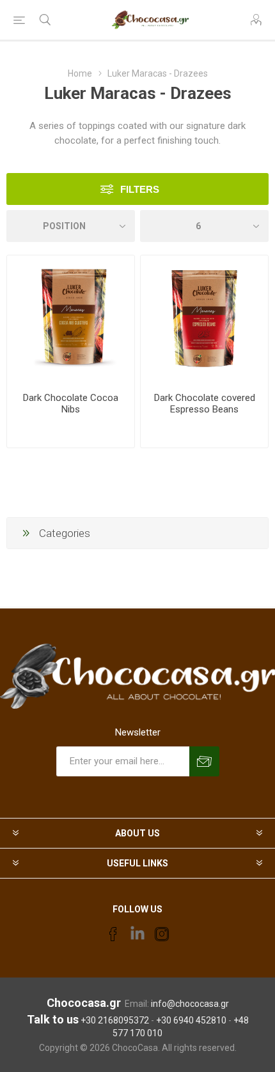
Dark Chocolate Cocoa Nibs (70, 403)
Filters (139, 189)
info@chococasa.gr (190, 1004)
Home (80, 73)
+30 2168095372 (115, 1020)
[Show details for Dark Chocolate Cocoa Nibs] (70, 318)
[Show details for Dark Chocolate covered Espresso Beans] (204, 318)
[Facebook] (113, 934)
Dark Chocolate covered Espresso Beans (204, 403)
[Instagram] (162, 934)
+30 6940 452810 (191, 1020)
